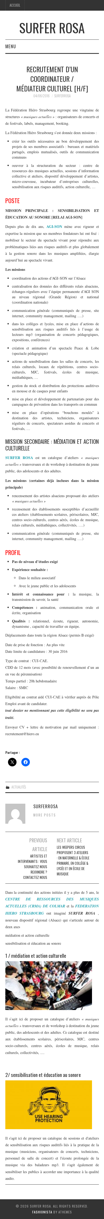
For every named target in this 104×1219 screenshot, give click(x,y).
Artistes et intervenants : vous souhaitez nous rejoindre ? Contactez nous (32, 867)
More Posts (44, 815)
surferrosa (62, 95)
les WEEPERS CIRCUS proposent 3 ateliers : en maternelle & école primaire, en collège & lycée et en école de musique (73, 860)
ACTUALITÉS (18, 787)
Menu (10, 46)
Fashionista (42, 1211)
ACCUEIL (15, 5)
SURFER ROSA (52, 27)
